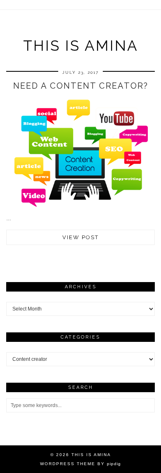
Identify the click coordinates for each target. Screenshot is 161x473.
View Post (80, 237)
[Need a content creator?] (80, 205)
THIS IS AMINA (80, 45)
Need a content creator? (80, 86)
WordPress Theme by (80, 463)
